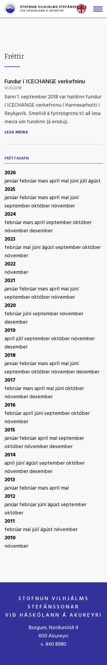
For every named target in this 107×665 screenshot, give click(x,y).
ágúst (94, 181)
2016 (9, 405)
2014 (10, 455)
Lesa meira (16, 132)
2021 (9, 280)
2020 (10, 305)
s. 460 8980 (53, 644)
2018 (9, 355)
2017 (9, 380)
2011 (9, 521)
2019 (9, 330)
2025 (9, 189)
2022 (9, 264)
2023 (9, 239)
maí (65, 181)
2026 (10, 173)
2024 (10, 214)
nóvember (63, 206)
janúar (11, 181)
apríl (55, 181)
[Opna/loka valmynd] (98, 9)
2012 (9, 496)
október (41, 206)
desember (41, 231)
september (17, 206)
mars (43, 181)
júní (75, 181)
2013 (9, 480)
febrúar (28, 181)
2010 (9, 538)
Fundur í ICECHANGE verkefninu (44, 82)
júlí (84, 181)
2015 (9, 430)
